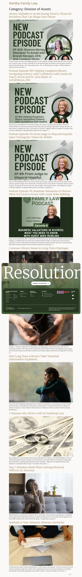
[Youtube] (73, 298)
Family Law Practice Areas (11, 292)
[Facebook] (73, 295)
